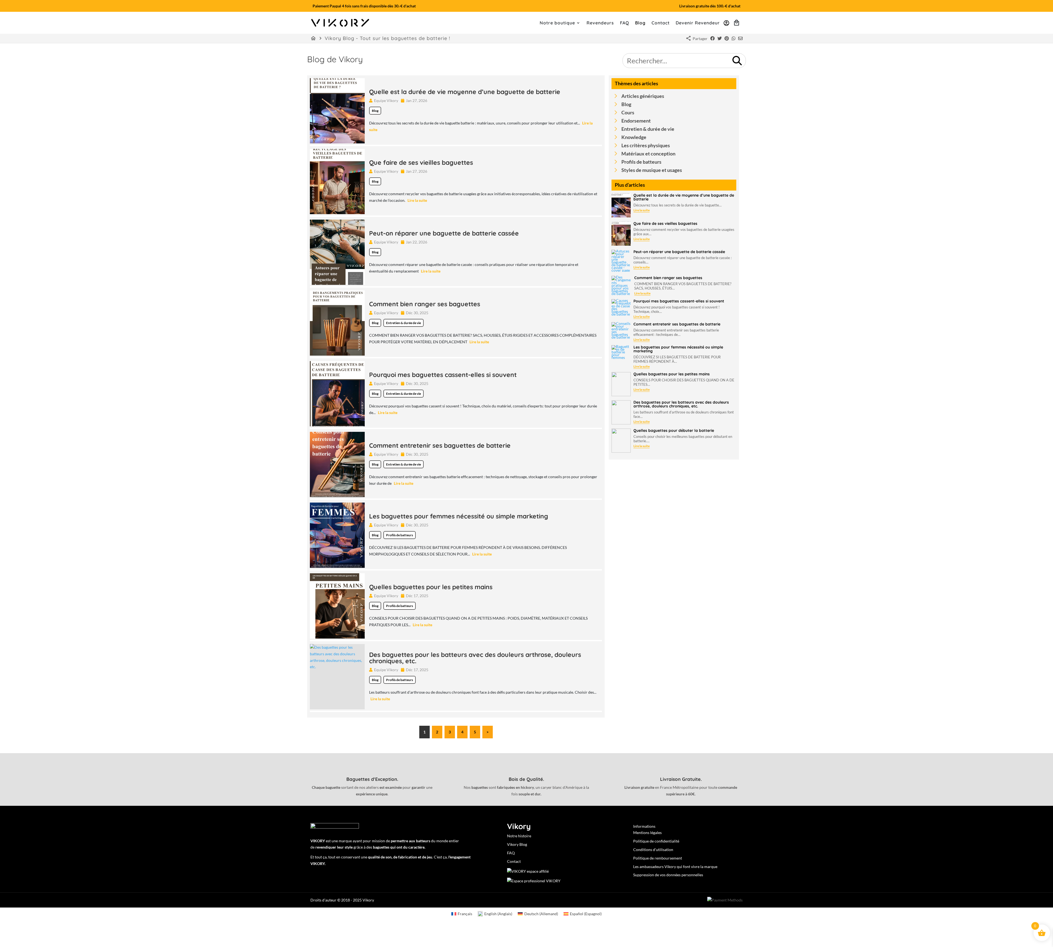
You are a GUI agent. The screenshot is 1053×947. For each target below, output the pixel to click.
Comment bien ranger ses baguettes (424, 304)
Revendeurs (600, 23)
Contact (661, 23)
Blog (640, 23)
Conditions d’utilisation (653, 849)
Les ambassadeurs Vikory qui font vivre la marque (675, 866)
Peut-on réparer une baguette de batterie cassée (444, 233)
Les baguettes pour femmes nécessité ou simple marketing (458, 516)
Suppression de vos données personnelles (668, 874)
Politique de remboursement (657, 858)
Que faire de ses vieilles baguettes (421, 162)
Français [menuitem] (465, 913)
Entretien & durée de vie (403, 323)
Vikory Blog (517, 844)
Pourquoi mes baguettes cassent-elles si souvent (443, 375)
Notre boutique (557, 23)
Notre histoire (519, 835)
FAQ (624, 23)
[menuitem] (462, 913)
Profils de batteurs (399, 535)
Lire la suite (417, 200)
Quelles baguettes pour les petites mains (430, 587)
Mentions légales (647, 832)
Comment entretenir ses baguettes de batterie (440, 445)
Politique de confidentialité (656, 841)
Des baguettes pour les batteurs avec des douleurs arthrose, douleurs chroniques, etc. (475, 658)
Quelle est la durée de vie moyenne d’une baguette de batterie (464, 92)
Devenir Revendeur (698, 23)
